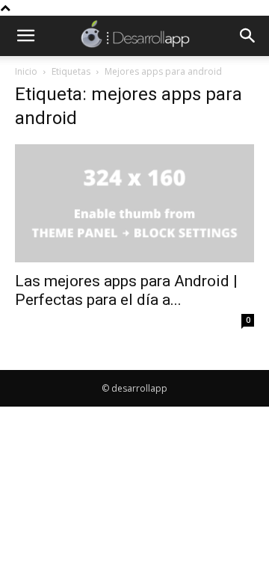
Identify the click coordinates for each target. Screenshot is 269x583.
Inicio (26, 71)
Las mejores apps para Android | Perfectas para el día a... (126, 290)
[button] (25, 36)
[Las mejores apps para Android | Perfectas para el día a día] (134, 203)
